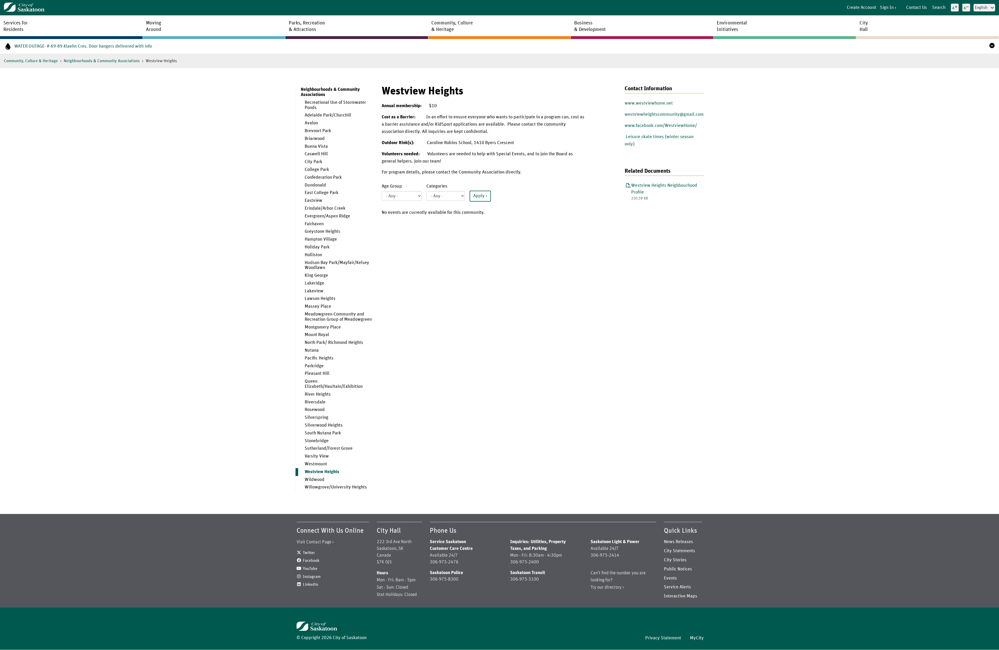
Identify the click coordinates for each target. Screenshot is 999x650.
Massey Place (318, 306)
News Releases (678, 541)
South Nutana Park (323, 433)
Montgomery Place (323, 327)
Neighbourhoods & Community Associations (102, 61)
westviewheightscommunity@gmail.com (664, 114)
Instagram (312, 577)
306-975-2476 (444, 562)
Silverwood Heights (324, 425)
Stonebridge (317, 441)
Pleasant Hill (317, 373)
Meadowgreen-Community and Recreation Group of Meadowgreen (338, 317)
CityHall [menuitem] (864, 26)
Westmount (316, 464)
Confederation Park (323, 177)
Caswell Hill (316, 154)
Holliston (313, 255)
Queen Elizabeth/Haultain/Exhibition (334, 384)
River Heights (318, 394)
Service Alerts (677, 587)
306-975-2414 (605, 555)
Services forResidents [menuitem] (15, 26)
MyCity (697, 638)
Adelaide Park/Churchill (328, 115)
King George (316, 275)
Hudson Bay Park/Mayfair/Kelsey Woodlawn (337, 265)
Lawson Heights (320, 298)
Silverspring (316, 417)
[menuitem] (335, 288)
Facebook (311, 560)
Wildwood (314, 479)
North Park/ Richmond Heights (334, 342)
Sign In (887, 7)
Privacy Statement (663, 638)
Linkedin (310, 584)
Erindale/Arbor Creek (325, 208)
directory (613, 587)
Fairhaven (314, 224)
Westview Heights (322, 471)
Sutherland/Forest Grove (329, 448)
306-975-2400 (524, 562)
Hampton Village (321, 239)
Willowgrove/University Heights (336, 487)
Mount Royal (317, 334)
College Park (317, 169)
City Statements (679, 551)
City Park (313, 161)
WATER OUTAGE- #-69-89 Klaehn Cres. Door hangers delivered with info (83, 46)
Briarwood (315, 138)
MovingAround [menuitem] (153, 26)
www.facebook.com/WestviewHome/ (661, 125)
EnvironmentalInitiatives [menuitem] (732, 26)
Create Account (861, 7)
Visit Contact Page (314, 542)
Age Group (392, 186)
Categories (436, 186)
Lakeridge (314, 283)
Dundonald (315, 185)
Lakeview (314, 291)
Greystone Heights (322, 231)
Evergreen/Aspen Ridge (327, 216)
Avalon (311, 123)
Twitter (309, 553)
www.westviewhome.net (649, 103)
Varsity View (317, 456)
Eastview (313, 200)
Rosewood (315, 409)
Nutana (312, 350)
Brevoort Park (318, 130)
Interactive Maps (680, 596)
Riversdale (315, 402)
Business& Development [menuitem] (590, 26)
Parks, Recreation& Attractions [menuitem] (307, 26)
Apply (479, 196)
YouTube (310, 569)
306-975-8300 (444, 579)
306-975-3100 (524, 579)
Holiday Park (317, 247)
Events (670, 578)
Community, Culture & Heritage (31, 61)
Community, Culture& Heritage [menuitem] (452, 26)
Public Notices (678, 569)
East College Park (321, 192)
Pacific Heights (319, 358)
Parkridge (314, 366)
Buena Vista (316, 146)
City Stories (675, 560)
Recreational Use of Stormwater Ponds (335, 105)
